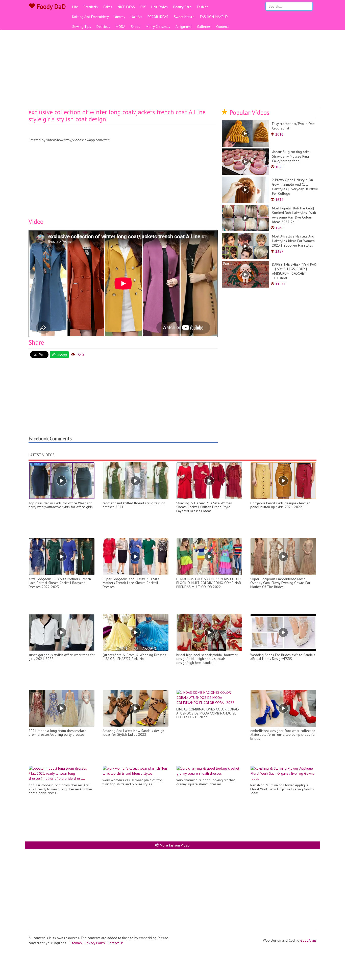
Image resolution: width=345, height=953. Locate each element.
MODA (120, 26)
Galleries (204, 26)
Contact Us (116, 943)
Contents (222, 26)
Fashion (202, 7)
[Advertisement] (172, 70)
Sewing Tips (81, 26)
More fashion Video (174, 845)
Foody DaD (50, 7)
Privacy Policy (95, 943)
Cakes (107, 7)
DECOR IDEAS (157, 16)
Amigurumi (183, 26)
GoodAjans (308, 940)
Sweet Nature (184, 16)
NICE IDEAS (126, 7)
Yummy (119, 16)
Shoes (135, 26)
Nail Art (136, 16)
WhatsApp (59, 354)
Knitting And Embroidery (90, 16)
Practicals (91, 7)
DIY (143, 7)
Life (75, 7)
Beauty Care (182, 7)
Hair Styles (159, 7)
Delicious (103, 26)
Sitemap (75, 943)
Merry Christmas (158, 26)
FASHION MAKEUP (214, 16)
